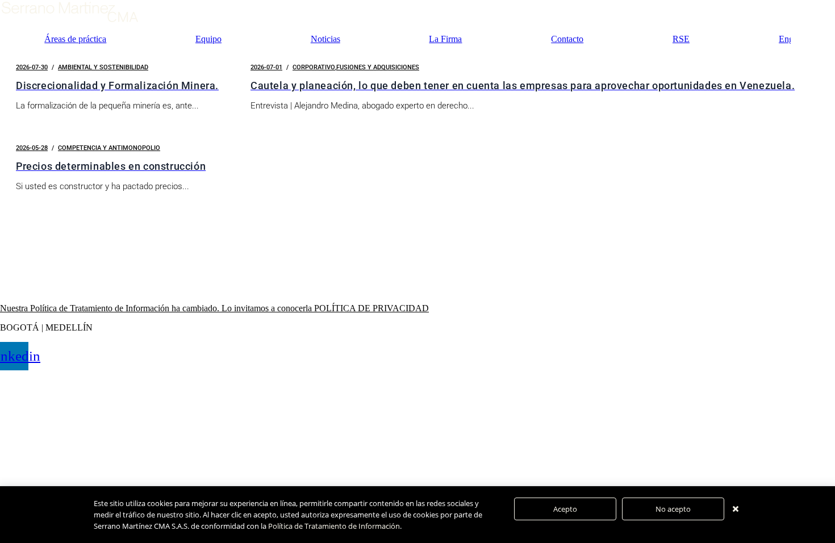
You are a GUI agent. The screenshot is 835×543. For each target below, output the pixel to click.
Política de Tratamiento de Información (334, 526)
